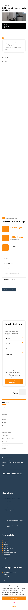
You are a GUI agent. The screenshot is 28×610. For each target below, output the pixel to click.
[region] (14, 596)
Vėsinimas (4, 425)
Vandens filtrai (5, 441)
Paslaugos (6, 5)
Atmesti (14, 606)
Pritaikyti (14, 602)
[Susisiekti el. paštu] (5, 238)
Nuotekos (4, 448)
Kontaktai (6, 574)
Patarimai (6, 578)
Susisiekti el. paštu (16, 237)
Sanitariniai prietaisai (6, 432)
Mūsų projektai (7, 576)
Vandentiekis (5, 435)
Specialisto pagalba (16, 228)
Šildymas (4, 422)
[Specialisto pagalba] (5, 229)
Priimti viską (14, 598)
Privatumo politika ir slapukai (10, 572)
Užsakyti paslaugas (8, 580)
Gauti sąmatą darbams (8, 582)
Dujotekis (4, 419)
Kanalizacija (5, 445)
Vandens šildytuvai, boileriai (8, 438)
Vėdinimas (4, 429)
